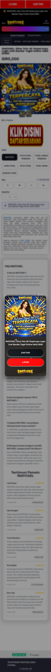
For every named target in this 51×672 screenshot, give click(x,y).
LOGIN (25, 362)
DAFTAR (25, 353)
